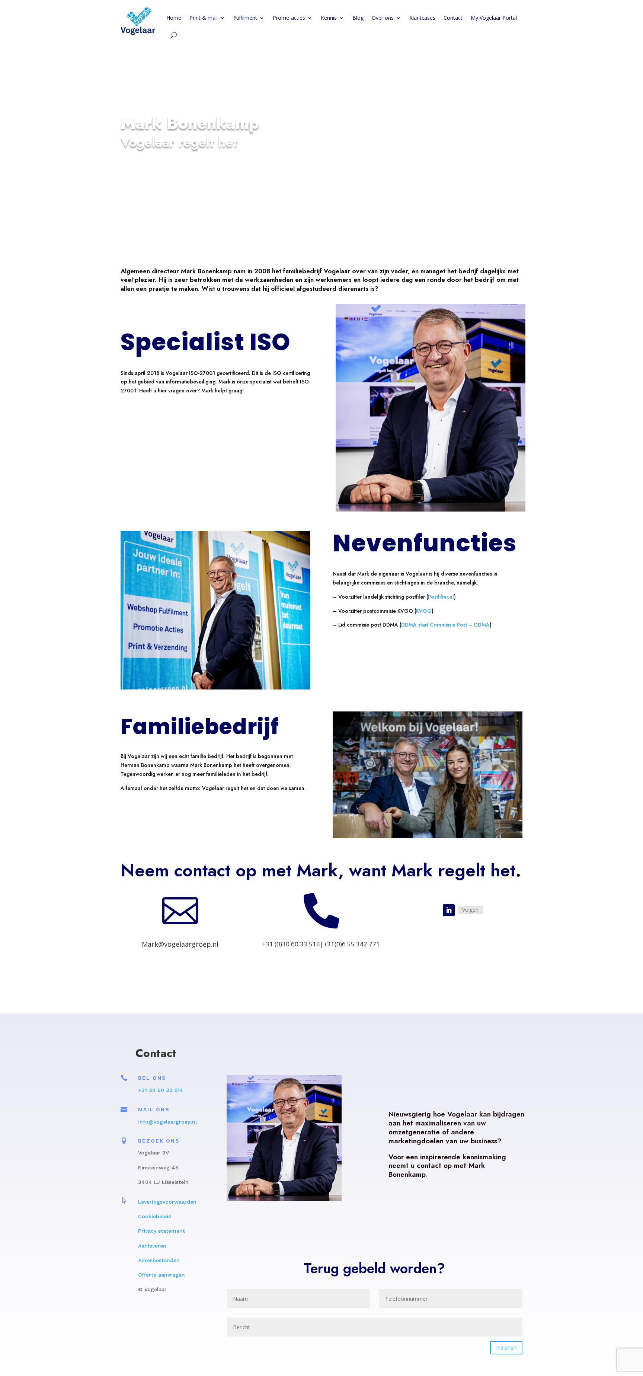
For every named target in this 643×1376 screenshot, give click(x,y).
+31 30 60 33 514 (160, 1090)
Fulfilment (245, 17)
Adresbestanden (159, 1260)
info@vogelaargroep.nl (167, 1122)
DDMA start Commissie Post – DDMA (445, 624)
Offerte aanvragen (161, 1275)
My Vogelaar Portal (494, 17)
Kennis (329, 17)
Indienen (506, 1347)
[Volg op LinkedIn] (449, 910)
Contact (453, 17)
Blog (358, 17)
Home (173, 17)
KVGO (424, 611)
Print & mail (203, 17)
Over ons (383, 17)
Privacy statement (162, 1231)
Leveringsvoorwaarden (167, 1202)
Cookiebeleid (155, 1216)
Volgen (470, 909)
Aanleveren (152, 1246)
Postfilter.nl (441, 597)
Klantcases (422, 17)
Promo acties (289, 17)
